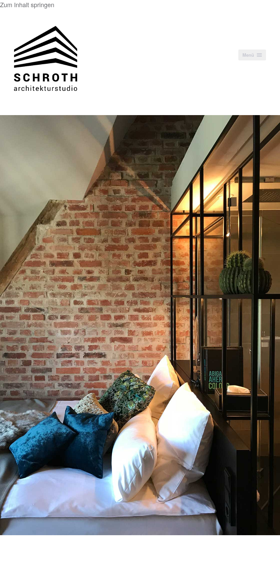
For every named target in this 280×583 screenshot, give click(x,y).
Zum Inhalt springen (27, 4)
